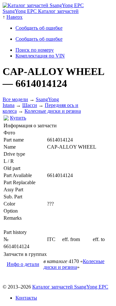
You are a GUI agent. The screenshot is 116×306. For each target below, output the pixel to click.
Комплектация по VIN (40, 55)
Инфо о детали (23, 264)
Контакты (26, 298)
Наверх (14, 17)
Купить (18, 118)
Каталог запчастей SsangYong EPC (70, 287)
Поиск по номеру (34, 50)
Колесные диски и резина (52, 111)
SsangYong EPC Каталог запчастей (41, 11)
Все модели (15, 99)
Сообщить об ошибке (39, 28)
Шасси (29, 105)
